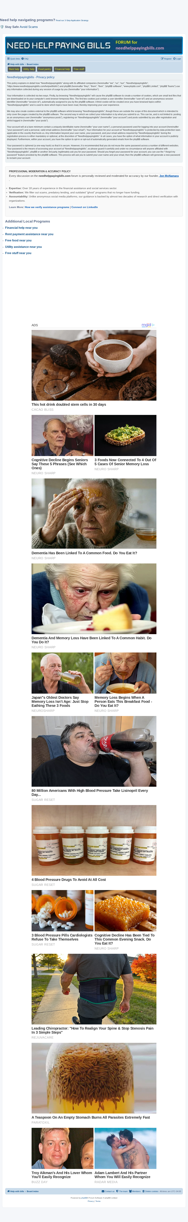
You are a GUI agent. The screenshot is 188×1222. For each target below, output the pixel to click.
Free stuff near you (18, 253)
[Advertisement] (89, 10)
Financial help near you (21, 227)
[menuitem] (24, 59)
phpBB (84, 1198)
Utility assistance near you (23, 246)
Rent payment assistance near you (29, 234)
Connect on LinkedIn (84, 207)
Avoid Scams (29, 27)
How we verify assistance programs (47, 207)
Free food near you (18, 240)
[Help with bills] (94, 45)
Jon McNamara (169, 175)
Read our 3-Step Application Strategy (72, 20)
